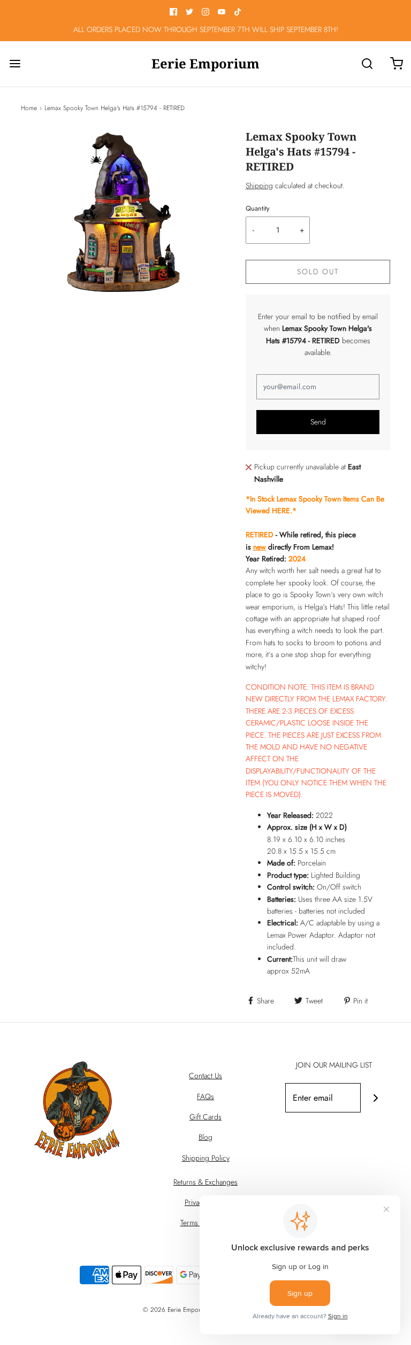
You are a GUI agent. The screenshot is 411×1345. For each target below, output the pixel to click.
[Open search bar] (367, 64)
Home (29, 108)
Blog (205, 1137)
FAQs (205, 1096)
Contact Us (205, 1075)
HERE (281, 510)
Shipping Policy (206, 1158)
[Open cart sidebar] (396, 64)
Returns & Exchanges (205, 1182)
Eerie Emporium (205, 64)
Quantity (258, 208)
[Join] (375, 1097)
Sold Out (318, 271)
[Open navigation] (14, 64)
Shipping (259, 185)
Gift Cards (205, 1116)
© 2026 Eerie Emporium (176, 1310)
